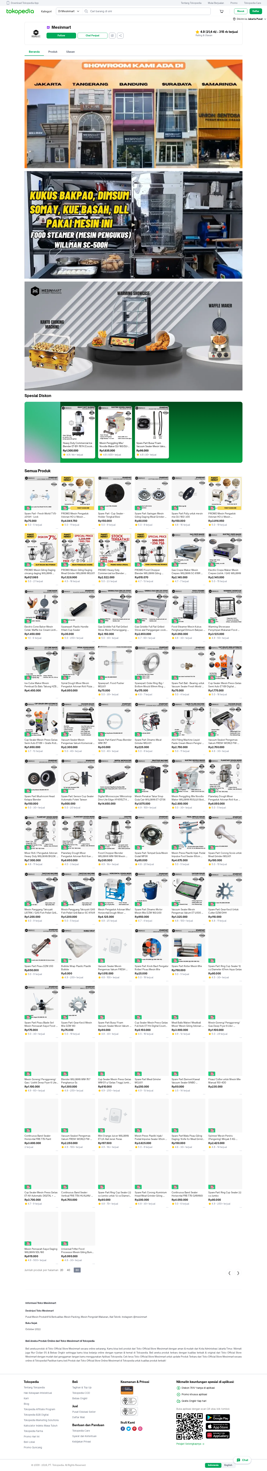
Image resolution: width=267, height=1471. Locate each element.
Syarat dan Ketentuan (84, 1436)
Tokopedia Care (252, 3)
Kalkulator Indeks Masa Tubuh (41, 1425)
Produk (53, 51)
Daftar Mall (78, 1417)
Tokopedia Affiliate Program (39, 1409)
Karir (26, 1398)
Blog (26, 1403)
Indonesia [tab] (213, 1465)
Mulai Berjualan (216, 3)
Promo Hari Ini (31, 1436)
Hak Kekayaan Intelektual (38, 1392)
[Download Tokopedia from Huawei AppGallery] (218, 1435)
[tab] (34, 52)
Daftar (255, 11)
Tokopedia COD (81, 1392)
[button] (249, 19)
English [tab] (228, 1465)
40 (68, 1270)
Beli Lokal (29, 1441)
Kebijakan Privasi (81, 1441)
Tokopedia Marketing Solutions (41, 1420)
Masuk (240, 11)
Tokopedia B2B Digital (36, 1414)
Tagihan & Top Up (82, 1387)
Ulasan (70, 51)
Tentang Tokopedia (191, 3)
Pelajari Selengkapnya (188, 1443)
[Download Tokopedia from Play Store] (218, 1417)
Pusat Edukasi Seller (84, 1411)
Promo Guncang (33, 1447)
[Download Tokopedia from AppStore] (218, 1426)
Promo (234, 3)
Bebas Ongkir (80, 1398)
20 (61, 1270)
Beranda (34, 51)
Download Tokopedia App (25, 3)
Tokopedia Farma (33, 1431)
